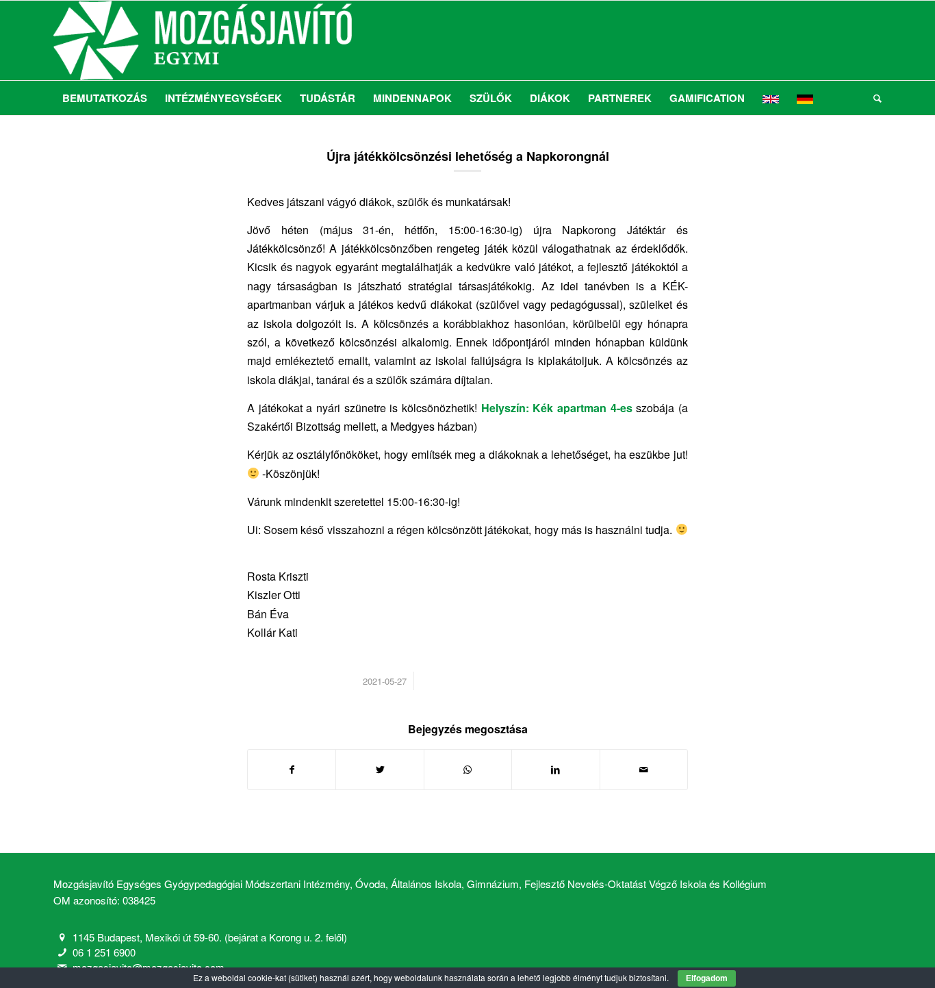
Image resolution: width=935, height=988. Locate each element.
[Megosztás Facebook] (291, 769)
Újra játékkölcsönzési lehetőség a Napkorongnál (467, 156)
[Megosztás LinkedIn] (555, 769)
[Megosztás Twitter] (379, 769)
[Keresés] (873, 98)
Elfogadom (707, 978)
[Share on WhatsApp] (467, 769)
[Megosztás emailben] (643, 769)
